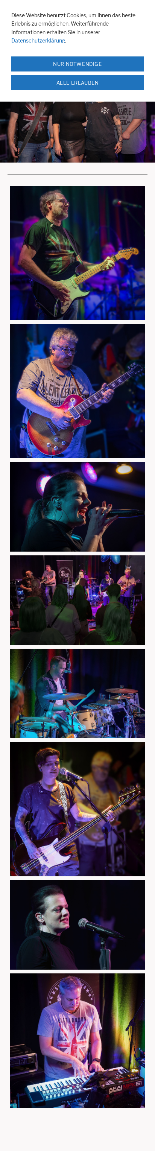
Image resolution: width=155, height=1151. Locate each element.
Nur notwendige (77, 64)
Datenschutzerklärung (38, 40)
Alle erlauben (77, 83)
